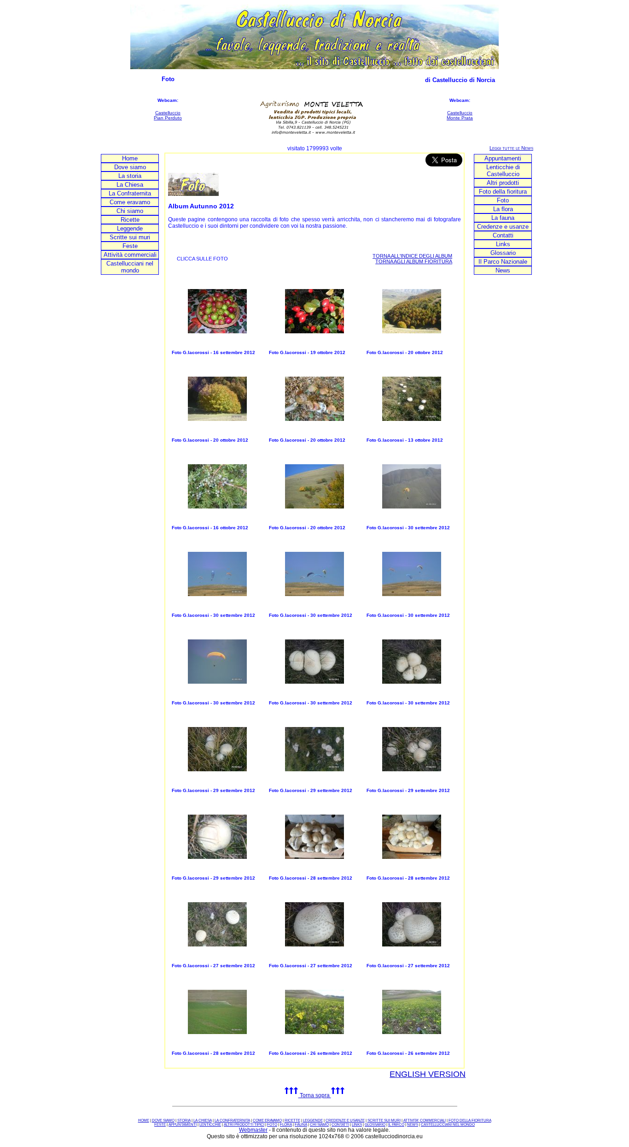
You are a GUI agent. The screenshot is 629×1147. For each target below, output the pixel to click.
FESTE (160, 1125)
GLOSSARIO (375, 1125)
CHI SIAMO (319, 1125)
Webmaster (253, 1130)
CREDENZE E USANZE (345, 1120)
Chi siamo (129, 210)
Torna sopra (314, 1095)
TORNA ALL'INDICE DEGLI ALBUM (412, 256)
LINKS (357, 1125)
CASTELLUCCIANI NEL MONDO (448, 1125)
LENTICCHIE (210, 1125)
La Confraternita (130, 193)
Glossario (503, 252)
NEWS (412, 1125)
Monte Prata (460, 117)
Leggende (130, 228)
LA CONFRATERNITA (232, 1120)
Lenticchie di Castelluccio (503, 170)
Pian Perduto (168, 117)
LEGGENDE (313, 1120)
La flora (503, 209)
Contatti (503, 235)
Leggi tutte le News (511, 148)
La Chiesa (129, 184)
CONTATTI (340, 1125)
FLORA (286, 1125)
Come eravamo (130, 202)
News (502, 270)
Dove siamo (130, 167)
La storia (129, 175)
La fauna (502, 217)
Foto (503, 200)
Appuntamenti (502, 158)
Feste (130, 245)
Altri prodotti (503, 182)
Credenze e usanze (503, 226)
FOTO (272, 1125)
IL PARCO (396, 1125)
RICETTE (292, 1120)
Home (130, 158)
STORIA (184, 1120)
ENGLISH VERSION (428, 1074)
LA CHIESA (202, 1120)
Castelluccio (168, 112)
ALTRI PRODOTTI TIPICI (244, 1125)
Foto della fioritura (503, 191)
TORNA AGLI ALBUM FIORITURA (413, 261)
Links (503, 244)
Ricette (130, 219)
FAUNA (301, 1125)
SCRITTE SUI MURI (384, 1120)
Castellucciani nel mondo (129, 267)
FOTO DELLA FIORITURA (469, 1120)
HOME (143, 1120)
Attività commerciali (130, 254)
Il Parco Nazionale (502, 261)
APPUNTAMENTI (183, 1125)
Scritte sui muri (130, 237)
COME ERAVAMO (267, 1120)
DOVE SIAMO (163, 1120)
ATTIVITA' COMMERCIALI (424, 1120)
